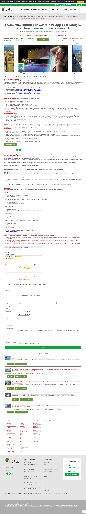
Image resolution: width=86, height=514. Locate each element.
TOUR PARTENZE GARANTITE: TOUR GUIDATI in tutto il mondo (11, 450)
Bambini (7, 322)
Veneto (21, 451)
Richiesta (8, 335)
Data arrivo (8, 311)
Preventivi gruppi (47, 474)
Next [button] (82, 59)
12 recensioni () (21, 412)
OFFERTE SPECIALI (8, 16)
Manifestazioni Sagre (37, 431)
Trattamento (9, 325)
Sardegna (22, 443)
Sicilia (21, 444)
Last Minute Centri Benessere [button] (19, 16)
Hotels (34, 430)
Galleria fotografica (38, 35)
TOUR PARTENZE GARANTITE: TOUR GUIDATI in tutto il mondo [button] (36, 18)
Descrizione (22, 35)
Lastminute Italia (25, 9)
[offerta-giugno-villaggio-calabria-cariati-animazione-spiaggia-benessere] (8, 357)
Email (7, 294)
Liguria (21, 434)
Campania (22, 427)
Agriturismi (46, 462)
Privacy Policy (49, 493)
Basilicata (22, 424)
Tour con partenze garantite (50, 469)
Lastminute (10, 22)
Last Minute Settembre (9, 424)
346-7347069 (62, 4)
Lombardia (22, 436)
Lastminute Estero (35, 9)
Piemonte (22, 440)
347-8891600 (69, 4)
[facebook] (17, 150)
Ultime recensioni (10, 467)
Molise (21, 438)
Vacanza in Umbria (48, 420)
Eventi (53, 9)
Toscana (22, 445)
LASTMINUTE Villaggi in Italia (30, 482)
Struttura (10, 363)
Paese (7, 303)
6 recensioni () (20, 376)
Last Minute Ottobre (11, 426)
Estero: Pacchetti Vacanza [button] (34, 16)
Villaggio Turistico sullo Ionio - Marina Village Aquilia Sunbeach (39, 31)
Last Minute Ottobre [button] (38, 14)
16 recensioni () (21, 388)
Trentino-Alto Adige (24, 447)
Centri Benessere (37, 427)
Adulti (7, 318)
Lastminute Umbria (46, 9)
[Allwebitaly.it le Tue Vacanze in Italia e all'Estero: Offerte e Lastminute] (7, 9)
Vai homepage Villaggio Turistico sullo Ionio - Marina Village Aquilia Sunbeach (21, 234)
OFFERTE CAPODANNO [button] (50, 14)
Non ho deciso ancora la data (11, 307)
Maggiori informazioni (17, 2)
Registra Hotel (74, 9)
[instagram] (20, 150)
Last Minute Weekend (9, 431)
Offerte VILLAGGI (11, 447)
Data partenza (9, 315)
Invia (43, 347)
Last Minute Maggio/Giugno (20, 22)
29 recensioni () (54, 35)
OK (80, 1)
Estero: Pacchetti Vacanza (11, 436)
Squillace (8, 398)
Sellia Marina (8, 373)
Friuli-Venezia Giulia (24, 431)
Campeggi (35, 426)
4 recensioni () (21, 363)
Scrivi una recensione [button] (72, 474)
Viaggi (34, 438)
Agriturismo (35, 422)
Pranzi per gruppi (48, 471)
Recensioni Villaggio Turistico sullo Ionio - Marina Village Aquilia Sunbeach (16, 247)
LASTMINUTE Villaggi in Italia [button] (71, 16)
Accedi (65, 493)
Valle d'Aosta (23, 450)
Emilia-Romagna (23, 429)
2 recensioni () (26, 399)
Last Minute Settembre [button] (26, 14)
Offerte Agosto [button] (16, 14)
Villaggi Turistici (36, 440)
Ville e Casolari (36, 441)
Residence (35, 433)
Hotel (45, 464)
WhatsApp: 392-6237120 (60, 5)
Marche (21, 437)
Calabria (22, 426)
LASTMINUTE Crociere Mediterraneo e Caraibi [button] (52, 16)
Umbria (21, 448)
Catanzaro (64, 31)
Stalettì (8, 409)
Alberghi (35, 423)
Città (7, 300)
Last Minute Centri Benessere (11, 433)
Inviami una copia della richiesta (11, 343)
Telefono (8, 290)
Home (5, 22)
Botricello (8, 385)
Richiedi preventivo (43, 40)
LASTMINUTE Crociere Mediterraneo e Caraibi (10, 441)
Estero (21, 430)
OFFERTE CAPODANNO (10, 428)
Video (58, 9)
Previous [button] (3, 59)
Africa (21, 423)
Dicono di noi (65, 9)
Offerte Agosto (10, 422)
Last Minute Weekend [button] (62, 14)
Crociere (35, 429)
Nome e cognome (10, 287)
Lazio (21, 433)
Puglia (21, 441)
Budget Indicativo (10, 328)
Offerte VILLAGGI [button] (17, 18)
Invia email (29, 35)
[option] (43, 59)
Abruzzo (22, 422)
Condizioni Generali (58, 493)
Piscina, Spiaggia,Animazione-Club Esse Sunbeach (63, 394)
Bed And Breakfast (37, 424)
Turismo (34, 437)
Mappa (45, 35)
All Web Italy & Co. (10, 465)
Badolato (59, 31)
